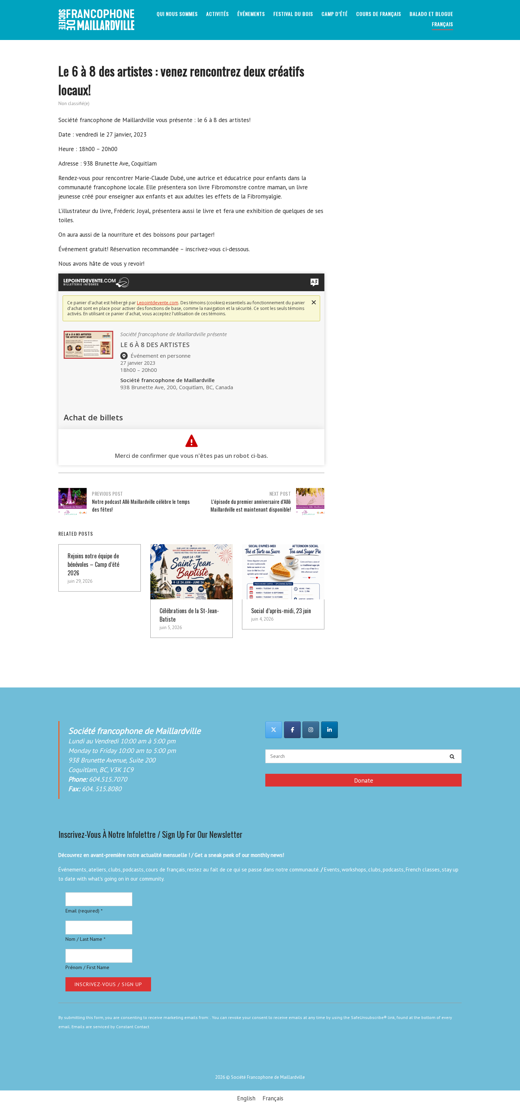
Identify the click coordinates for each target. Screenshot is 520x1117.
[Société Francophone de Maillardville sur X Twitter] (273, 729)
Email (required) (84, 911)
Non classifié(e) (73, 103)
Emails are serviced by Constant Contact (110, 1026)
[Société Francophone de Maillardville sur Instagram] (310, 729)
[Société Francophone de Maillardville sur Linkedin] (329, 729)
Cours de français (378, 13)
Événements (251, 13)
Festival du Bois (293, 13)
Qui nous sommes (177, 13)
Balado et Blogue (431, 13)
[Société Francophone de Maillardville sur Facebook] (292, 729)
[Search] (452, 756)
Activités (217, 13)
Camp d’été (335, 13)
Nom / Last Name (85, 939)
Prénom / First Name (87, 967)
